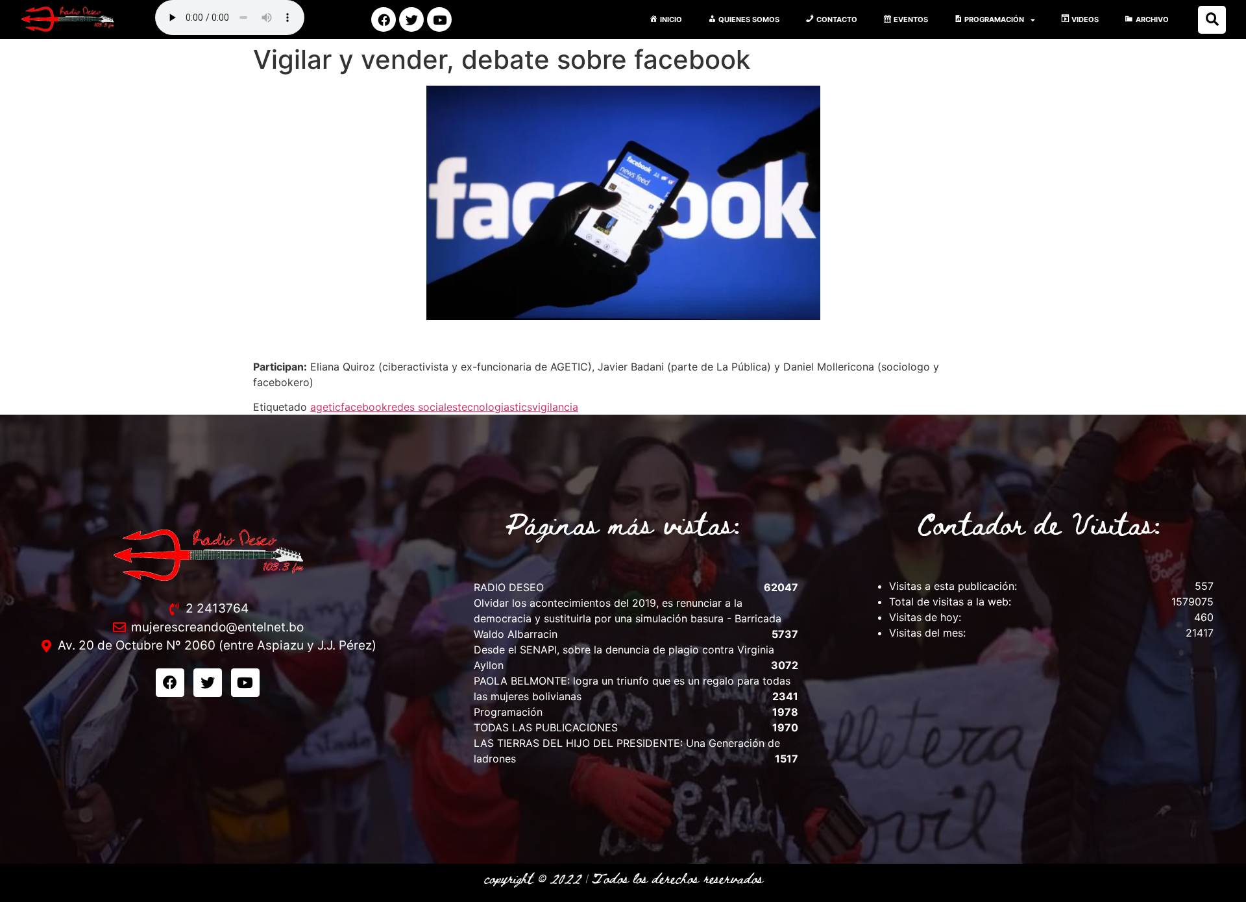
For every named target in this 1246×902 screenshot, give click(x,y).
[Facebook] (383, 19)
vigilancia (555, 406)
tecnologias (486, 406)
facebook (364, 406)
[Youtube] (439, 19)
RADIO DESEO (509, 587)
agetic (325, 406)
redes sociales (422, 406)
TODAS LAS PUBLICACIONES (546, 727)
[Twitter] (411, 19)
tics (523, 406)
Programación (508, 711)
